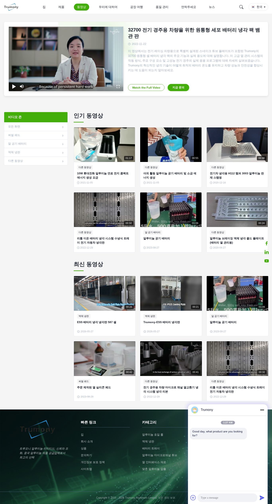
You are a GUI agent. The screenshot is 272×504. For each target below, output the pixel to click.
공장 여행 (136, 7)
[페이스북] (266, 243)
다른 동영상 (15, 160)
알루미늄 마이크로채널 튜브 (159, 455)
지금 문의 (178, 87)
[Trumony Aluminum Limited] (12, 7)
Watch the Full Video (146, 87)
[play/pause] (14, 86)
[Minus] (262, 409)
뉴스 (212, 7)
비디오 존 (15, 117)
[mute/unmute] (22, 86)
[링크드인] (266, 252)
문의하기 (86, 455)
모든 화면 (14, 126)
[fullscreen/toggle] (118, 86)
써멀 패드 (14, 135)
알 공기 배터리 (17, 143)
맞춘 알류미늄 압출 (154, 468)
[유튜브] (266, 260)
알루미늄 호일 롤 (152, 434)
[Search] (241, 7)
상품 (83, 448)
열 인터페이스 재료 (154, 462)
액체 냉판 (14, 152)
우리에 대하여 (108, 7)
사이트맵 (86, 468)
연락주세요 (188, 7)
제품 (61, 7)
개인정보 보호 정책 (93, 462)
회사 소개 (87, 441)
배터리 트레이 (151, 448)
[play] (66, 59)
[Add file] (193, 497)
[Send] (262, 497)
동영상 (81, 7)
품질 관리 (162, 7)
